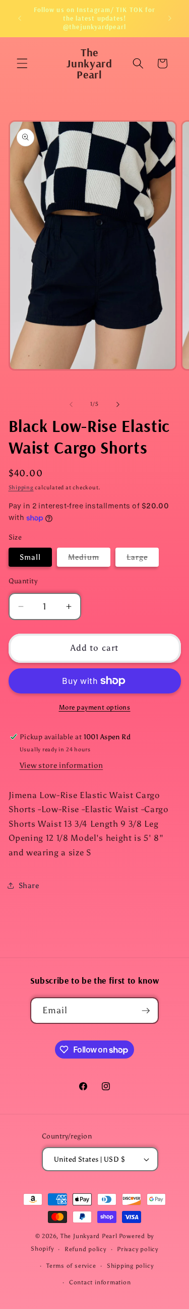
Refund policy (85, 1249)
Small (30, 557)
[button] (22, 63)
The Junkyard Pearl (88, 1236)
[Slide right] (118, 404)
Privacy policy (137, 1249)
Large (143, 559)
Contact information (100, 1282)
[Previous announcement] (20, 19)
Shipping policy (130, 1265)
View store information (61, 765)
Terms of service (71, 1265)
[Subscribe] (146, 1010)
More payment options (95, 707)
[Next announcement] (170, 19)
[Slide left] (71, 404)
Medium (89, 559)
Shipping (21, 487)
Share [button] (29, 885)
